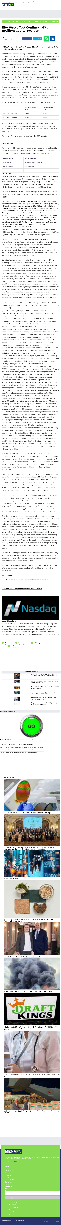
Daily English (9, 1186)
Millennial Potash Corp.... (14, 878)
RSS (12, 1214)
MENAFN (6, 47)
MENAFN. (13, 1220)
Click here (16, 1161)
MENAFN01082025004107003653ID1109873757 (22, 589)
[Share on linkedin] (52, 38)
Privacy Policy (8, 1172)
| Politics (45, 21)
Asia (29, 21)
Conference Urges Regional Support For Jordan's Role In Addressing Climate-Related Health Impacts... (29, 848)
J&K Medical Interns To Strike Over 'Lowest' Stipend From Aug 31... (32, 1076)
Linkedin (13, 1212)
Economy (55, 21)
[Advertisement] (31, 14)
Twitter (13, 1204)
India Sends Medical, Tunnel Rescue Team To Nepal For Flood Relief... (31, 1112)
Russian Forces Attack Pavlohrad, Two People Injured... (28, 991)
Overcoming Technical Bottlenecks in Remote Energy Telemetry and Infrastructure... (22, 747)
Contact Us (8, 1175)
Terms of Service (9, 1170)
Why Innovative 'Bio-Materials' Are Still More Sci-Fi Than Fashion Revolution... (29, 920)
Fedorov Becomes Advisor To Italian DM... (22, 956)
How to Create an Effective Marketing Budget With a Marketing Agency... (19, 752)
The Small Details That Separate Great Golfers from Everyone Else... (17, 750)
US (6, 21)
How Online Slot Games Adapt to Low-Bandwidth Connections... (16, 744)
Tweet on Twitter (38, 38)
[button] (28, 2)
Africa (36, 21)
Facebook (14, 1202)
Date (4, 38)
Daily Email (14, 1209)
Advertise (7, 1177)
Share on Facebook (26, 38)
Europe (15, 21)
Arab (23, 21)
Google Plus (15, 1207)
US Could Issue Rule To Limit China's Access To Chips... (28, 813)
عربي (24, 2)
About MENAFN (9, 1180)
